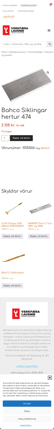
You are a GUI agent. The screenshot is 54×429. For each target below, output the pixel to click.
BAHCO (45, 148)
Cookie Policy (25, 425)
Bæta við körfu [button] (12, 236)
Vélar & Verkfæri (9, 5)
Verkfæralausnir (28, 5)
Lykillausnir (7, 11)
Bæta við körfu (21, 138)
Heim (4, 52)
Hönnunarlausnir (26, 11)
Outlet (9, 17)
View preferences (27, 419)
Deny (27, 411)
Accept (27, 403)
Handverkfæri (35, 52)
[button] (49, 377)
